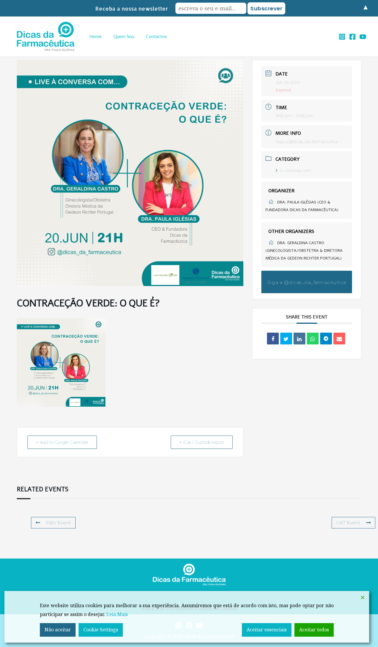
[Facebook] (352, 36)
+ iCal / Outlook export (201, 442)
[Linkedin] (299, 338)
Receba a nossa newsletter (131, 8)
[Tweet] (286, 338)
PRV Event (58, 523)
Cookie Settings (100, 629)
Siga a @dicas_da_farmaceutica (306, 141)
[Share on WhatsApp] (313, 338)
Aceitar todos (314, 629)
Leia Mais (117, 614)
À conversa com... (297, 170)
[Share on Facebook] (273, 338)
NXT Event (348, 523)
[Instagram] (342, 36)
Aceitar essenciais (267, 629)
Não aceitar (58, 629)
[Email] (339, 338)
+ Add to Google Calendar (62, 442)
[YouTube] (362, 36)
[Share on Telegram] (326, 338)
